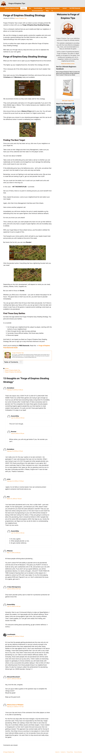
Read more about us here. (68, 63)
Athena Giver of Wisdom (15, 705)
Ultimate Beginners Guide (12, 8)
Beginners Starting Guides (52, 8)
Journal (64, 8)
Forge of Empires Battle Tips (12, 370)
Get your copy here (68, 100)
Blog (47, 10)
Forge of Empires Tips (17, 3)
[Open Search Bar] (52, 10)
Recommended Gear (37, 10)
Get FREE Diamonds (75, 8)
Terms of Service (78, 752)
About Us (57, 752)
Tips (30, 8)
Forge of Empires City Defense (13, 372)
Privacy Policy (70, 752)
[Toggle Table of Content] (20, 362)
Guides (24, 8)
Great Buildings (38, 8)
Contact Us (63, 752)
